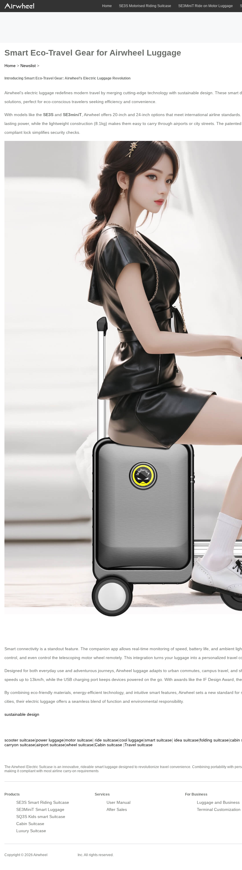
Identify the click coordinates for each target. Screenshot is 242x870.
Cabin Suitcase (30, 823)
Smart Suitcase (62, 854)
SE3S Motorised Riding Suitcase (145, 6)
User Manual (118, 802)
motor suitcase (78, 740)
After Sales (117, 809)
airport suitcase (50, 744)
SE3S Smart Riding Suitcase (42, 802)
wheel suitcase (80, 744)
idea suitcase (186, 740)
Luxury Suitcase (31, 830)
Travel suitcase (139, 744)
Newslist (28, 65)
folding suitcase (214, 740)
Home (107, 6)
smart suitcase (158, 740)
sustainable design (21, 714)
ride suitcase (106, 740)
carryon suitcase (19, 744)
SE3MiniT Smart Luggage (40, 809)
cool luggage (131, 740)
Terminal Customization (219, 809)
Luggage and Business (218, 802)
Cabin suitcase (108, 744)
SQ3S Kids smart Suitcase (40, 816)
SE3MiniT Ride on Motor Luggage (205, 6)
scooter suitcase (19, 740)
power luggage (50, 740)
